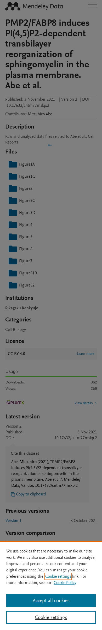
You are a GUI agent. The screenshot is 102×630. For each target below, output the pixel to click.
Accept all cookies (51, 600)
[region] (51, 585)
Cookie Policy (65, 583)
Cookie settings (58, 576)
